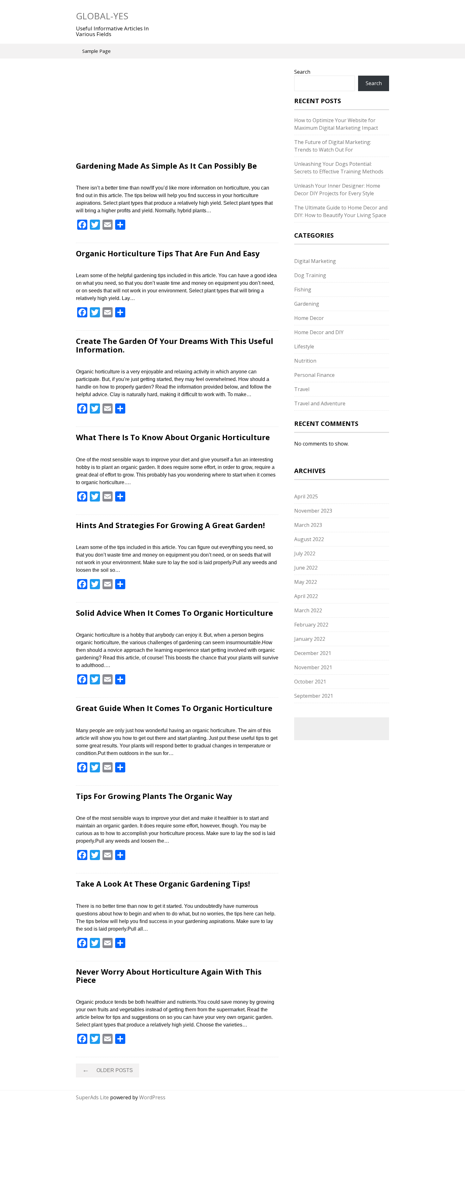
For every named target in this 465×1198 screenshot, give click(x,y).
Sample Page (96, 51)
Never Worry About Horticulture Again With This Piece (169, 975)
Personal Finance (314, 374)
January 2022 (309, 638)
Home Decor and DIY (319, 332)
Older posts (107, 1070)
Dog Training (310, 275)
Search (302, 71)
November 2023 (313, 510)
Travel (301, 389)
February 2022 (311, 624)
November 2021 (313, 667)
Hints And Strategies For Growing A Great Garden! (170, 525)
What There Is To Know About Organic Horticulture (173, 437)
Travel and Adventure (319, 403)
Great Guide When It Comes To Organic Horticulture (174, 708)
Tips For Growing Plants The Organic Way (154, 796)
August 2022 (309, 539)
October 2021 (310, 681)
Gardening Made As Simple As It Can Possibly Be (166, 165)
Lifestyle (304, 346)
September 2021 (313, 695)
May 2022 (305, 581)
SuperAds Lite (92, 1097)
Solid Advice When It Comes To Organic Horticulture (174, 613)
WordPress (152, 1097)
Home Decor (309, 318)
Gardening (306, 303)
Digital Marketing (315, 261)
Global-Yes (102, 16)
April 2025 (306, 496)
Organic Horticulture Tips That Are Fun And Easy (168, 253)
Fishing (302, 289)
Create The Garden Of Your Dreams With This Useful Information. (174, 345)
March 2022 (308, 610)
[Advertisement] (177, 115)
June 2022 (306, 567)
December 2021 (312, 653)
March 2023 (308, 524)
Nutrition (305, 360)
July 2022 (304, 553)
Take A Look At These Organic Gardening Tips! (163, 883)
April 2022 (306, 596)
